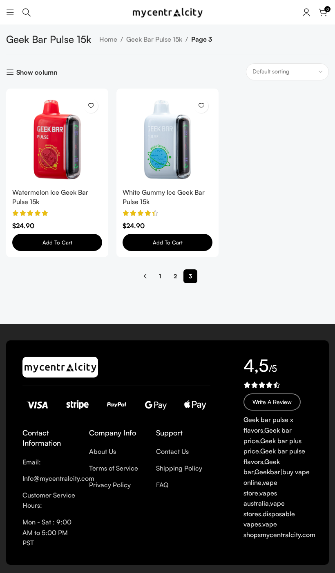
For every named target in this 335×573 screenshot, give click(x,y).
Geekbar (267, 472)
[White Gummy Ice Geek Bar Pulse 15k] (167, 139)
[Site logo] (167, 11)
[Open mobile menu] (10, 12)
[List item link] (49, 462)
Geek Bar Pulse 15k (154, 39)
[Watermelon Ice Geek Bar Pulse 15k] (57, 139)
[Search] (26, 12)
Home (108, 39)
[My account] (306, 12)
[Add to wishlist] (91, 106)
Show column (36, 72)
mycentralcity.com (288, 535)
